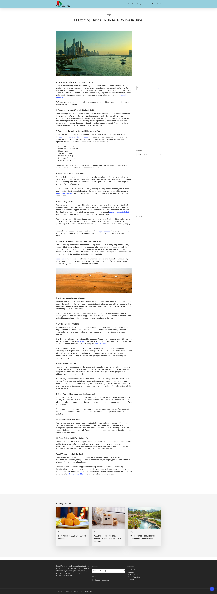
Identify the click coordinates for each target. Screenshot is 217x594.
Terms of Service (77, 591)
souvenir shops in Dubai (119, 212)
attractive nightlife (75, 474)
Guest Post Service (135, 577)
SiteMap (130, 579)
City (109, 15)
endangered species (64, 193)
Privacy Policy (88, 591)
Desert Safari (61, 259)
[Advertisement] (148, 56)
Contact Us (132, 572)
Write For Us (132, 575)
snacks (81, 341)
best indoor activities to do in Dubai (74, 137)
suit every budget (103, 231)
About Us (131, 570)
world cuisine (100, 344)
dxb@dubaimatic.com (100, 580)
